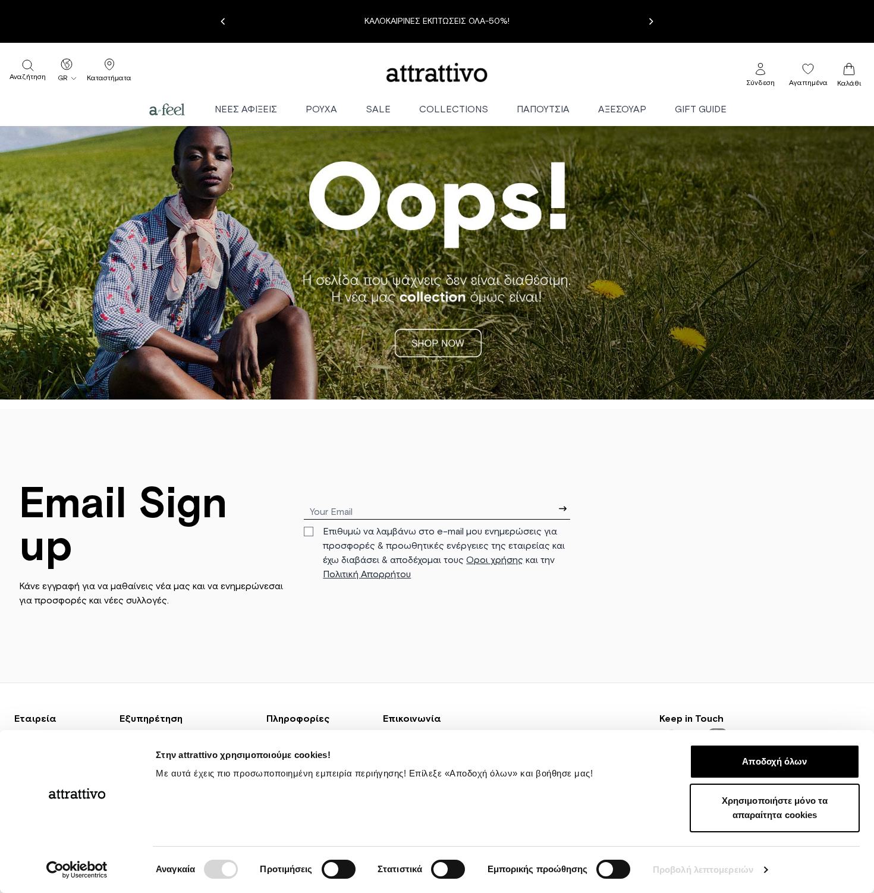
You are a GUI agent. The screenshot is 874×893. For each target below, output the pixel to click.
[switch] (339, 869)
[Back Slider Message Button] (223, 21)
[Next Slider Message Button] (651, 21)
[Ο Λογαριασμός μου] (760, 69)
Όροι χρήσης (494, 560)
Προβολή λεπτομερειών (703, 869)
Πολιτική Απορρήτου (367, 574)
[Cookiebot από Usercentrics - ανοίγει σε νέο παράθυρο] (77, 870)
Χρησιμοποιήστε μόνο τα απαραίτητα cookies (775, 807)
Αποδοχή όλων (774, 761)
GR (63, 78)
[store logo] (437, 72)
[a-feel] (167, 109)
